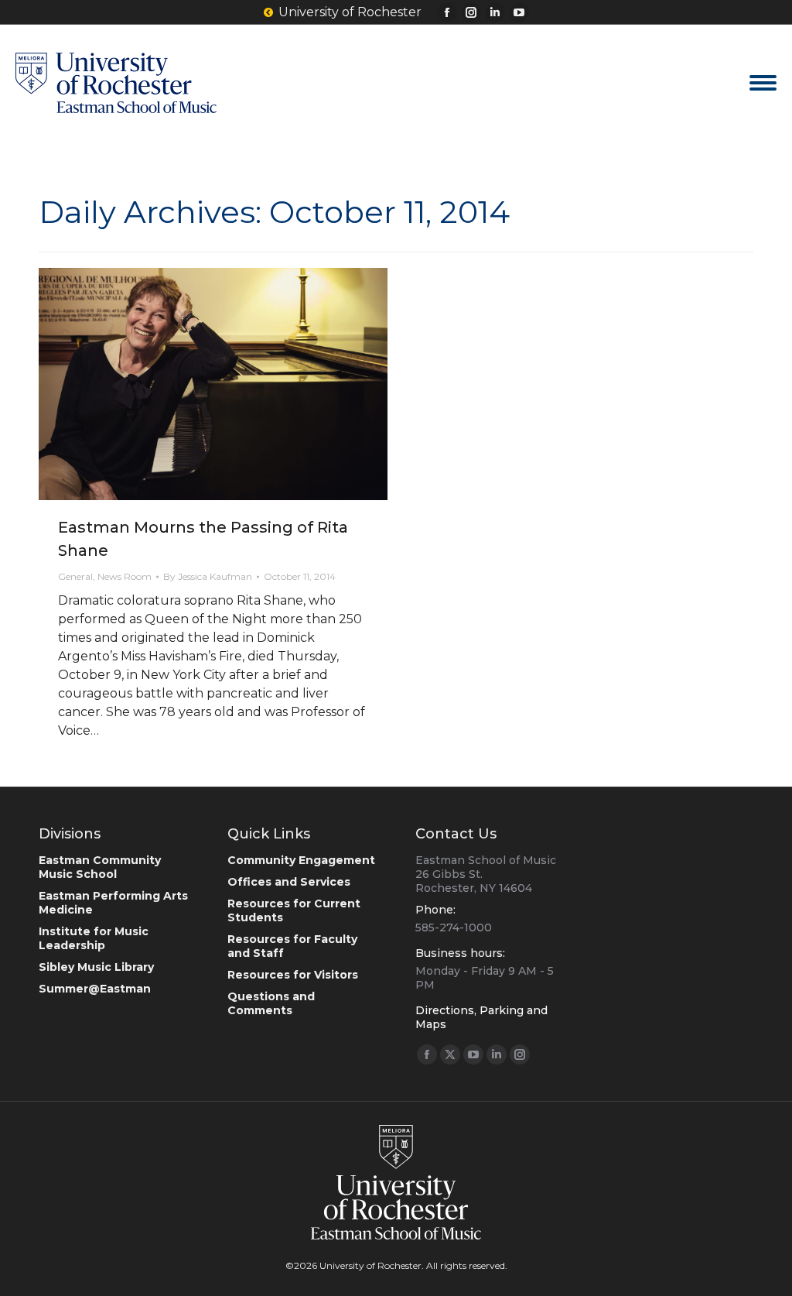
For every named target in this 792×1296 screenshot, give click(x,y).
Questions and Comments (271, 1003)
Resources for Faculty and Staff (292, 946)
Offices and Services (288, 882)
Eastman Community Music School (100, 867)
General (75, 576)
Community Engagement (301, 860)
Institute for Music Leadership (93, 938)
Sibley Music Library (96, 967)
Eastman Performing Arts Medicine (113, 903)
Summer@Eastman (95, 989)
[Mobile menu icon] (763, 83)
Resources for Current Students (293, 910)
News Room (124, 576)
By (207, 576)
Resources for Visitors (292, 975)
